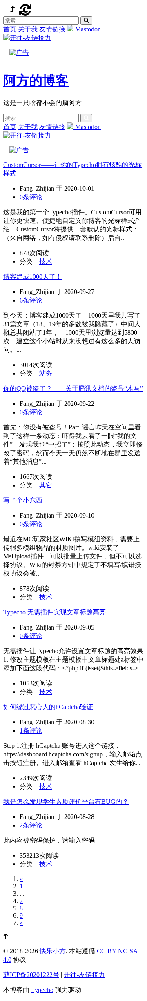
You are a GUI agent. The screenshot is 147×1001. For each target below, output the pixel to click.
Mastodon (87, 29)
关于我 (28, 29)
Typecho (42, 989)
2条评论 (31, 825)
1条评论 (31, 730)
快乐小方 (53, 951)
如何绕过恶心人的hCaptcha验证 (48, 706)
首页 (9, 29)
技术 (45, 261)
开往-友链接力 (84, 974)
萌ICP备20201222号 (31, 974)
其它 (45, 485)
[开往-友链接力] (27, 37)
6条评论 (31, 300)
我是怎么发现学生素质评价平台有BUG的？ (66, 801)
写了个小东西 (22, 500)
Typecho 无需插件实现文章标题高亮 (54, 612)
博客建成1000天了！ (32, 276)
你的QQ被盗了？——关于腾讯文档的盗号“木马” (73, 388)
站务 (45, 373)
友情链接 (52, 29)
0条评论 (31, 197)
